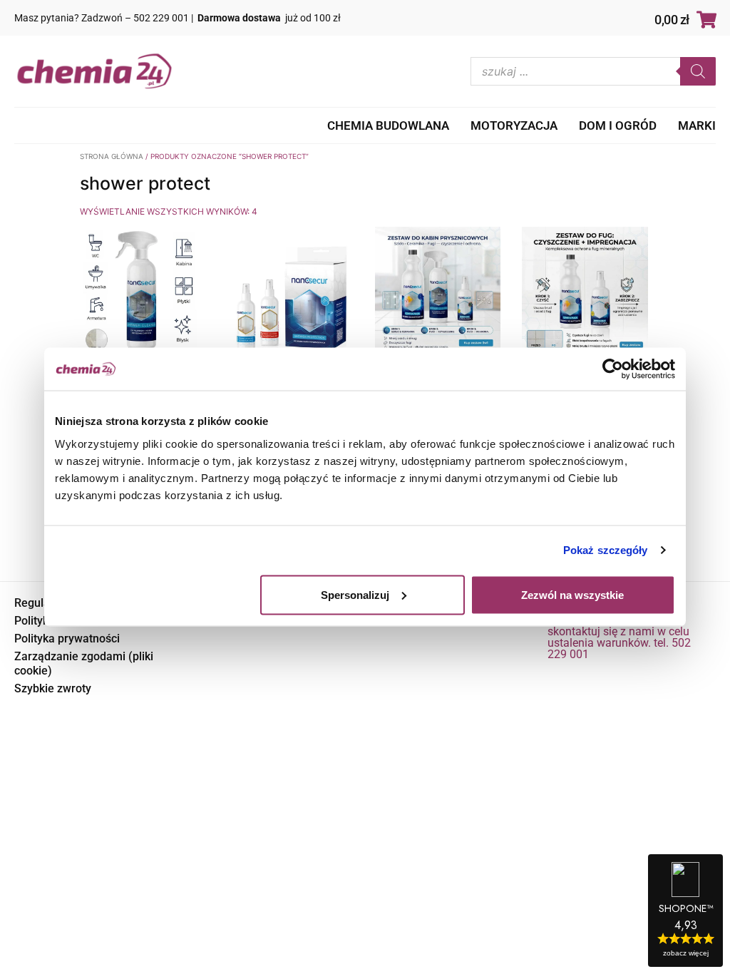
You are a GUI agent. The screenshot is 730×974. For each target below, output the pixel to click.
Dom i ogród (618, 125)
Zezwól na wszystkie (572, 594)
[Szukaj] (698, 71)
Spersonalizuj (355, 594)
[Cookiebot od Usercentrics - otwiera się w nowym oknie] (612, 369)
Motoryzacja (514, 125)
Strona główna (111, 156)
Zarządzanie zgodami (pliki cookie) (83, 663)
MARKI (697, 125)
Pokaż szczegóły (605, 550)
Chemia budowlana (388, 125)
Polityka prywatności (67, 638)
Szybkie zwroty (52, 688)
